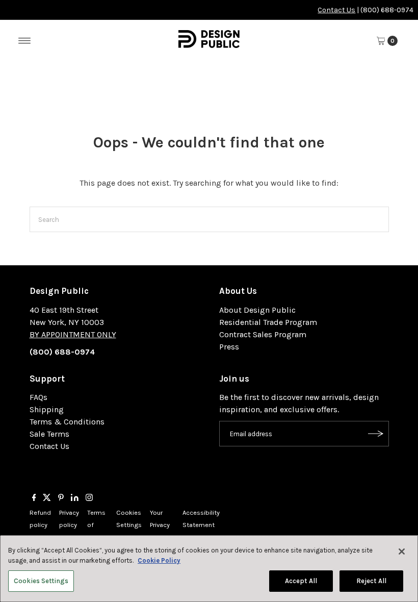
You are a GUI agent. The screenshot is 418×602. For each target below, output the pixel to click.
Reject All (371, 581)
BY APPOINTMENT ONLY (73, 334)
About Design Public (257, 310)
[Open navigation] (25, 41)
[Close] (401, 551)
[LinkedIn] (75, 498)
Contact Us (336, 10)
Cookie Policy (159, 560)
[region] (209, 568)
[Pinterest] (61, 498)
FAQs (38, 397)
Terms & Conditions (67, 422)
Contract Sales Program (262, 334)
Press (229, 347)
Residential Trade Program (268, 322)
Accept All (301, 581)
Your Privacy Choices (162, 525)
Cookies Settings (41, 581)
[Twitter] (47, 498)
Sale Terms (49, 434)
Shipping (47, 409)
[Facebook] (34, 498)
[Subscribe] (376, 433)
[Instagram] (89, 498)
